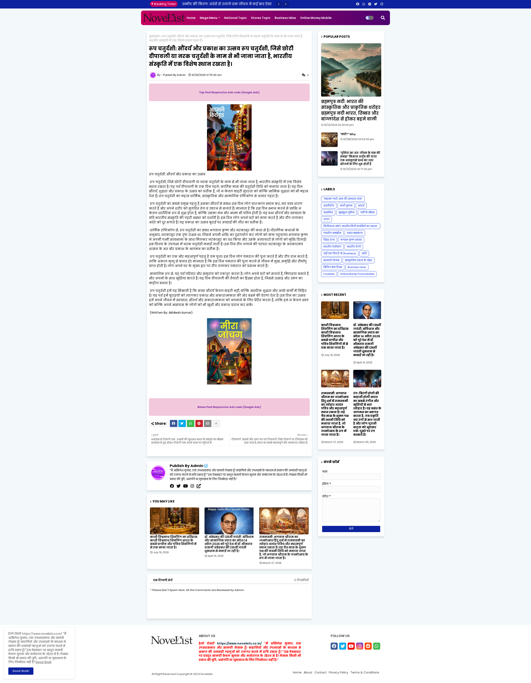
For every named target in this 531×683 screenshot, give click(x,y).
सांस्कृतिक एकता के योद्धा (358, 260)
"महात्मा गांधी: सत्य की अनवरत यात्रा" (342, 198)
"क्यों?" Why (348, 134)
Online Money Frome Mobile (357, 274)
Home (191, 18)
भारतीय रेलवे (354, 246)
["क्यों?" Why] (329, 139)
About (308, 672)
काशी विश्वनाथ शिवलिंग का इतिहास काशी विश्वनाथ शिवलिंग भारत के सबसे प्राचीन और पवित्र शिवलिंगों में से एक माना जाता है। (173, 542)
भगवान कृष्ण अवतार (351, 239)
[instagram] (192, 486)
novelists (329, 274)
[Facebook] (173, 423)
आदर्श (361, 205)
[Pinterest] (199, 423)
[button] (279, 4)
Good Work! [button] (20, 671)
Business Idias (285, 18)
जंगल (326, 219)
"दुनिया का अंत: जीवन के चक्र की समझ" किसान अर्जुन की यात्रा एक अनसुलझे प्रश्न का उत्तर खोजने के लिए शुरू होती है (360, 158)
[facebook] (172, 486)
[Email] (207, 423)
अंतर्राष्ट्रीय (328, 205)
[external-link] (199, 486)
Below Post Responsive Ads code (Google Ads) (229, 407)
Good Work (43, 662)
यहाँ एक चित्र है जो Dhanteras (339, 253)
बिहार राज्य (329, 239)
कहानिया (328, 212)
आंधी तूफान (346, 205)
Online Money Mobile (316, 18)
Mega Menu (208, 18)
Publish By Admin (186, 465)
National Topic (235, 18)
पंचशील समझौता (332, 233)
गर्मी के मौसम (367, 212)
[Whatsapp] (190, 423)
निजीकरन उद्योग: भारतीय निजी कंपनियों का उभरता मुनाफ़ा (350, 226)
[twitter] (179, 486)
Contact (320, 672)
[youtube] (185, 486)
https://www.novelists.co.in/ (239, 643)
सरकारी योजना (331, 260)
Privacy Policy (338, 672)
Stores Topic (260, 18)
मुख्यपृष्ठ (154, 36)
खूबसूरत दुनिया (346, 212)
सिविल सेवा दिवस (332, 267)
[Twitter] (182, 423)
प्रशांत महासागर (355, 233)
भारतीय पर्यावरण (332, 246)
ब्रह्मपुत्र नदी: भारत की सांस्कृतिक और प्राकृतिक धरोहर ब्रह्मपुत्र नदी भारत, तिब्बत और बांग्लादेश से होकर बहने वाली (350, 110)
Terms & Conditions (364, 672)
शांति (364, 253)
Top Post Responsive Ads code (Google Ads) (229, 92)
